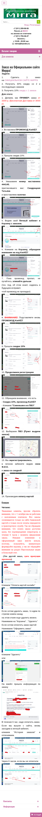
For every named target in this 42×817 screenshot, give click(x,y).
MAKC (25, 31)
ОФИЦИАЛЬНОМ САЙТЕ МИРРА (21, 80)
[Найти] (38, 22)
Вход (26, 25)
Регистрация (35, 25)
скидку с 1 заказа (27, 90)
